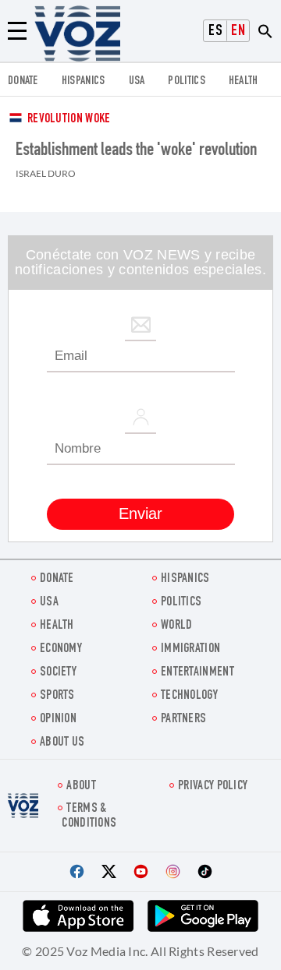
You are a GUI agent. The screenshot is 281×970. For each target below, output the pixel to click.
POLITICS (186, 81)
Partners (183, 719)
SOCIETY (58, 672)
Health (243, 81)
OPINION (58, 719)
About (81, 786)
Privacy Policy (212, 786)
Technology (189, 696)
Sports (57, 696)
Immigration (190, 649)
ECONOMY (61, 649)
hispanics (83, 81)
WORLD (177, 626)
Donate (23, 81)
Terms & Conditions (89, 816)
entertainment (197, 672)
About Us (62, 743)
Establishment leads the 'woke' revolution (136, 151)
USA (137, 81)
